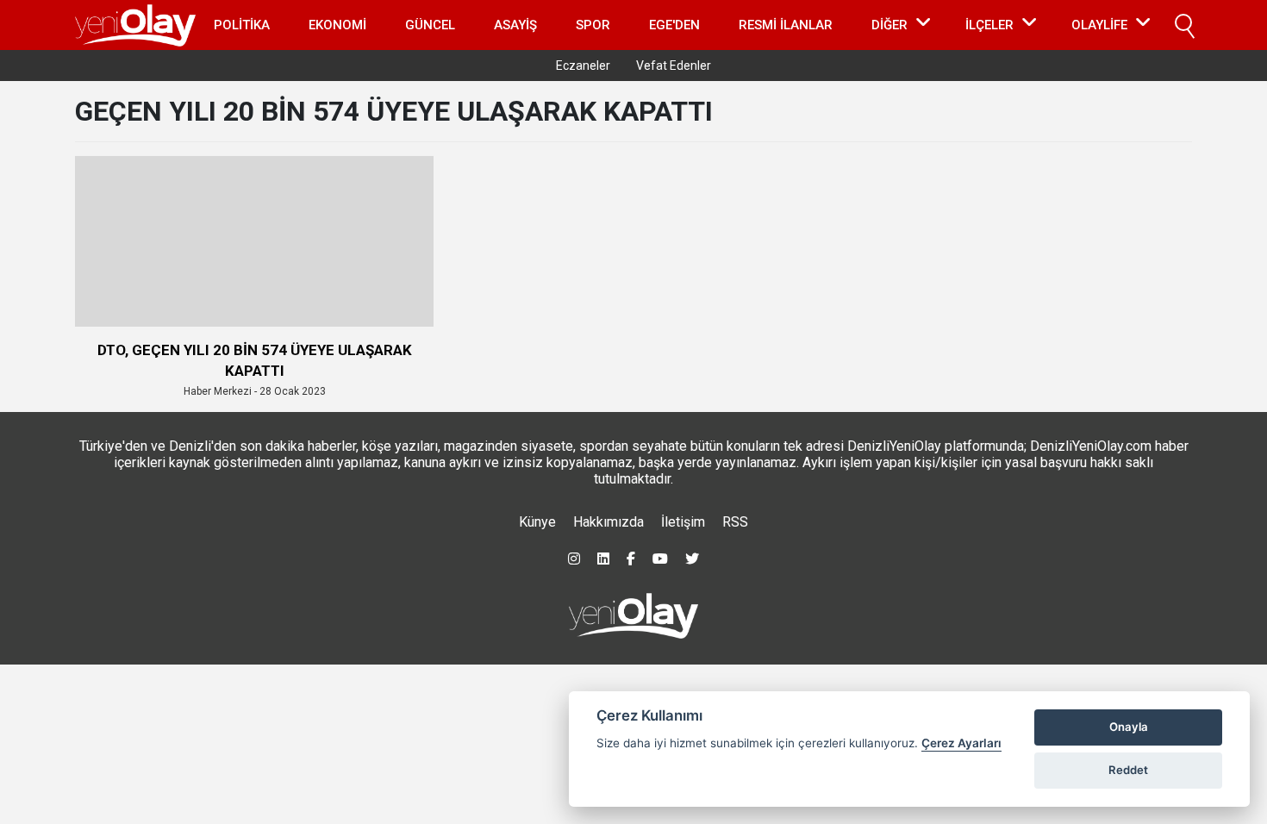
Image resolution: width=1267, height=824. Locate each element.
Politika (242, 25)
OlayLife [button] (1099, 25)
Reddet (1128, 770)
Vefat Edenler (673, 65)
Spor (593, 25)
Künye (537, 522)
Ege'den (674, 25)
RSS (735, 522)
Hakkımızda (608, 522)
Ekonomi (337, 25)
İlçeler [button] (989, 25)
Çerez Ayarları (961, 743)
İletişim (683, 522)
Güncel (430, 25)
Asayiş (515, 25)
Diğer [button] (889, 25)
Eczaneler (583, 65)
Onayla (1128, 726)
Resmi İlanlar (786, 25)
